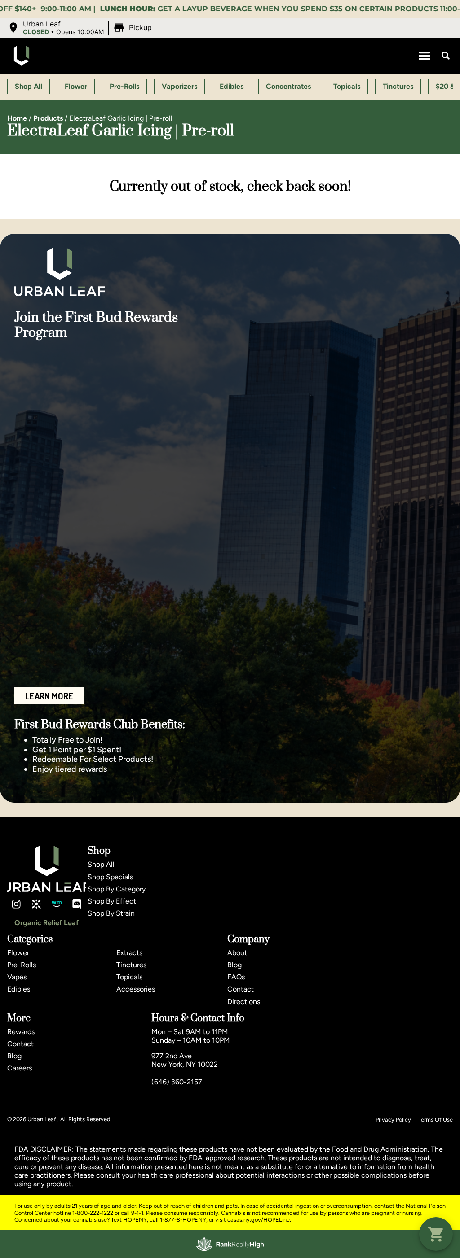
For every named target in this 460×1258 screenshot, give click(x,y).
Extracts (129, 952)
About (237, 952)
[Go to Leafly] (36, 904)
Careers (19, 1068)
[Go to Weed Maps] (57, 904)
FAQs (236, 977)
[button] (81, 28)
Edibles (18, 989)
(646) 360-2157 (176, 1082)
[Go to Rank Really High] (230, 1244)
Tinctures (131, 965)
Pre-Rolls (21, 965)
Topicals (129, 977)
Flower (18, 952)
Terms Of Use (435, 1119)
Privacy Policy (393, 1119)
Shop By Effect (112, 901)
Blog (234, 965)
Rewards (21, 1031)
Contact (240, 989)
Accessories (135, 989)
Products (48, 118)
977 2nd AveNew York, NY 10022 (184, 1060)
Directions (243, 1001)
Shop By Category (117, 889)
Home (17, 118)
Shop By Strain (111, 913)
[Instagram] (16, 904)
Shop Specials (110, 877)
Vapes (17, 977)
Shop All (101, 864)
